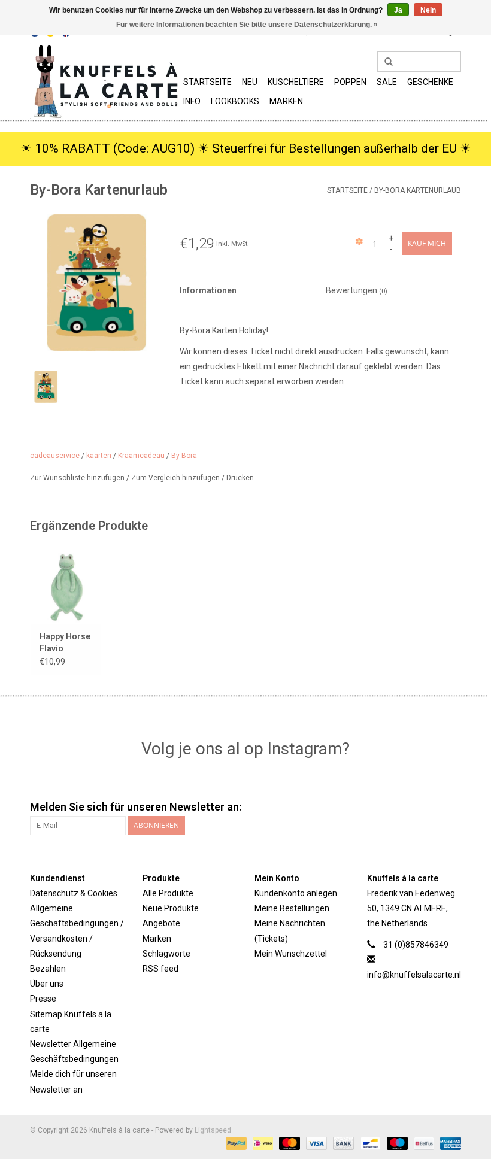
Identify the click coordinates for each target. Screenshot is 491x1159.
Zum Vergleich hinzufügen (176, 478)
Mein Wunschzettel (290, 953)
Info (192, 101)
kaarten (98, 455)
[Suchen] (384, 62)
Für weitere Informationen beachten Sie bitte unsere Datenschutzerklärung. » (247, 24)
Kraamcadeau (141, 455)
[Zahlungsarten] (235, 1143)
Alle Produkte (168, 893)
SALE (387, 82)
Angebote (161, 923)
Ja (398, 10)
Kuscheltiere (296, 82)
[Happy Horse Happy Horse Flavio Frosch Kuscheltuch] (66, 585)
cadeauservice (55, 455)
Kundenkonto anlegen (295, 893)
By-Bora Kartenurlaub (417, 190)
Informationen (208, 290)
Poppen (350, 82)
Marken (286, 101)
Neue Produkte (171, 908)
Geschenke (430, 82)
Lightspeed (213, 1130)
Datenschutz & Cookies (73, 893)
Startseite (207, 82)
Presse (43, 998)
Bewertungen (356, 290)
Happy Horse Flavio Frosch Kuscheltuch (65, 643)
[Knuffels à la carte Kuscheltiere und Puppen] (105, 81)
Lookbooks (235, 101)
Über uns (46, 983)
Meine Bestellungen (291, 908)
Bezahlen (48, 968)
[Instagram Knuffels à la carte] (451, 807)
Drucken (240, 478)
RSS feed (160, 968)
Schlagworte (166, 953)
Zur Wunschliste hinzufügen (78, 478)
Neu (249, 82)
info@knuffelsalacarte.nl (414, 974)
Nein (428, 10)
